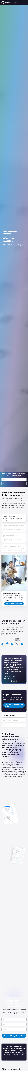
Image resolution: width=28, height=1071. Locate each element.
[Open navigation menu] (15, 2)
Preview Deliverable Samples (14, 603)
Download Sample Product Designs (14, 705)
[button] (11, 681)
